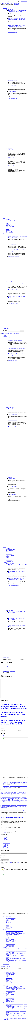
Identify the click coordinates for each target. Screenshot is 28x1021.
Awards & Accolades (10, 226)
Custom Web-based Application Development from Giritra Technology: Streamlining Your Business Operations (14, 706)
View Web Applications (13, 303)
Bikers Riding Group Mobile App (20, 792)
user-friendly (24, 806)
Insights (4, 846)
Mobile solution (7, 801)
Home (4, 6)
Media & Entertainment (10, 944)
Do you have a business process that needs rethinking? (12, 810)
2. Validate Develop (12, 157)
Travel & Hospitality (12, 85)
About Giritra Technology (8, 916)
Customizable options (8, 794)
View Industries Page (12, 98)
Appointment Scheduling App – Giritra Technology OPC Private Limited (16, 250)
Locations (8, 230)
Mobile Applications (10, 235)
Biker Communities (10, 792)
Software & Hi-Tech (12, 91)
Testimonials (8, 224)
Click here (10, 862)
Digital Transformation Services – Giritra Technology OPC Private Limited (16, 26)
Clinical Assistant (13, 793)
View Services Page (12, 32)
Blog (4, 735)
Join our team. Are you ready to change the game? (12, 817)
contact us (19, 862)
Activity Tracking (4, 792)
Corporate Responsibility (11, 220)
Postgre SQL (17, 802)
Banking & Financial (12, 80)
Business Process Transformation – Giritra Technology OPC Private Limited (17, 11)
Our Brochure (5, 966)
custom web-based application (17, 794)
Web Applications (9, 281)
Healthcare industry (4, 798)
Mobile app (14, 800)
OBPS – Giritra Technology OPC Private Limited (16, 962)
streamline (4, 806)
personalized (12, 802)
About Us (5, 837)
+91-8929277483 (16, 4)
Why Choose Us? (9, 232)
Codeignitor (19, 793)
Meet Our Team (9, 225)
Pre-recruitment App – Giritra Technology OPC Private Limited (17, 243)
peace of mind (7, 802)
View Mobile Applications (13, 256)
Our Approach (9, 148)
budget (2, 793)
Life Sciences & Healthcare (11, 940)
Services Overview (10, 9)
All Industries (6, 841)
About (4, 218)
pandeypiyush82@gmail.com (9, 671)
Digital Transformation (10, 935)
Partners (7, 227)
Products (5, 233)
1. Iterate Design (11, 149)
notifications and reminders (15, 801)
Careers (7, 229)
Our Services (5, 839)
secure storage (13, 805)
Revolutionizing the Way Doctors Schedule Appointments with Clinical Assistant (13, 714)
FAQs (7, 223)
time (21, 806)
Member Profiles (5, 800)
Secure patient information (6, 805)
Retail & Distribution (10, 945)
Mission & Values (9, 222)
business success (7, 793)
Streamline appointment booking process (13, 806)
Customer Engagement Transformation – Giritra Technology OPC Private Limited (16, 19)
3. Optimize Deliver (12, 165)
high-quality (18, 798)
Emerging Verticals (10, 946)
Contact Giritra (9, 231)
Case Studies (5, 844)
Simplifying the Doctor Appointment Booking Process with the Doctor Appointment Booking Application (13, 722)
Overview (8, 219)
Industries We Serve (10, 79)
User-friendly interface (4, 807)
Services (5, 8)
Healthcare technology (12, 798)
